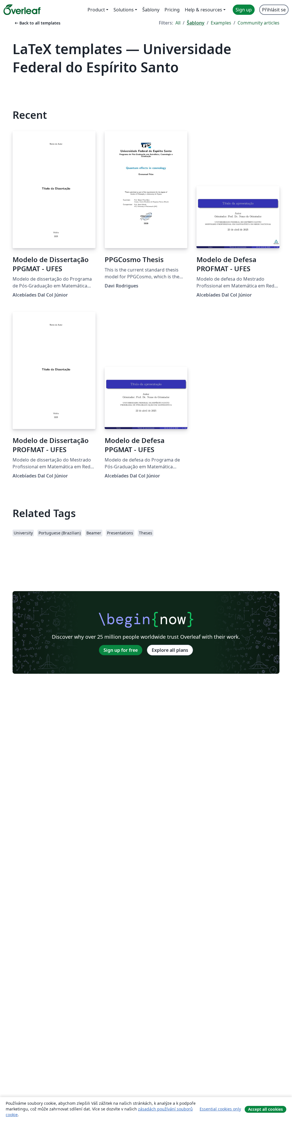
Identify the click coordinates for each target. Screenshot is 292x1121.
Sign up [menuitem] (244, 10)
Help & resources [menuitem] (203, 10)
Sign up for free (121, 650)
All (178, 23)
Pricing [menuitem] (172, 10)
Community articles (258, 23)
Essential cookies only (220, 1109)
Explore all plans (170, 650)
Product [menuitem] (96, 10)
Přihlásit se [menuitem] (274, 10)
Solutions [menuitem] (123, 10)
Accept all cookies (265, 1109)
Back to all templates (37, 23)
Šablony (195, 23)
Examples (221, 23)
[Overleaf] (21, 9)
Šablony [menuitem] (150, 10)
